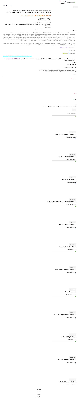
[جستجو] (13, 2)
